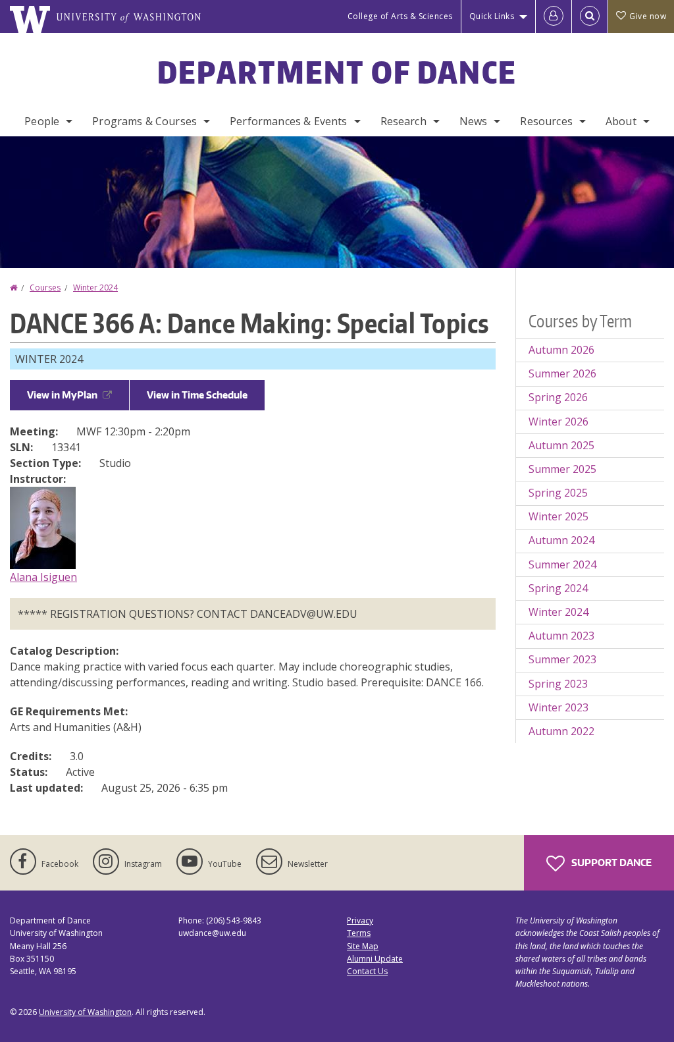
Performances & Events (288, 121)
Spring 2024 (558, 588)
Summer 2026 (562, 373)
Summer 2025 (562, 469)
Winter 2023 (558, 707)
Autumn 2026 (561, 350)
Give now (647, 16)
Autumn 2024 (561, 540)
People (41, 121)
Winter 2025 (558, 516)
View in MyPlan (62, 394)
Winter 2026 (558, 421)
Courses (45, 287)
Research (403, 121)
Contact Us (367, 971)
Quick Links (492, 16)
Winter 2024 (95, 287)
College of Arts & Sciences (400, 16)
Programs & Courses (144, 121)
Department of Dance (337, 72)
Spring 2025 (558, 492)
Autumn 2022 (561, 731)
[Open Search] (590, 16)
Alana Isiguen (43, 577)
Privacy (360, 920)
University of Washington (85, 1012)
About (621, 121)
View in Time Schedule (197, 394)
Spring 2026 (558, 397)
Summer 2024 (562, 564)
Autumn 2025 (561, 445)
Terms (359, 933)
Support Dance (610, 862)
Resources (546, 121)
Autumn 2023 (561, 635)
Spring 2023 (558, 683)
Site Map (362, 946)
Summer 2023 (562, 659)
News (473, 121)
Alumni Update (375, 958)
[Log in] (553, 16)
